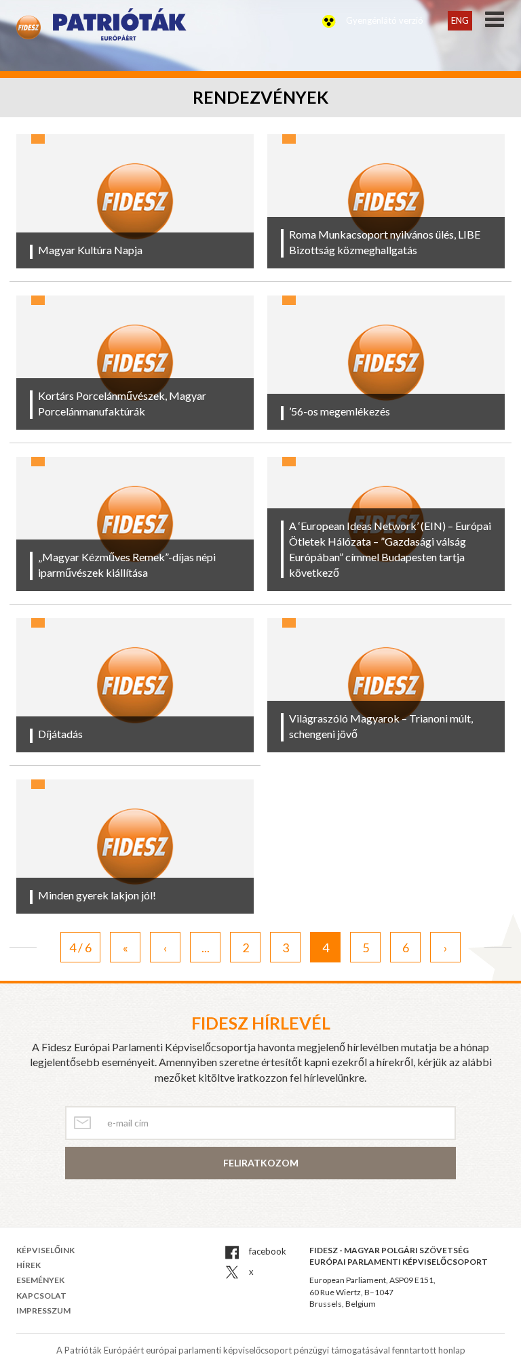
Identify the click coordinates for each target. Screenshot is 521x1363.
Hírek (28, 1265)
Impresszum (43, 1310)
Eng (460, 20)
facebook (266, 1251)
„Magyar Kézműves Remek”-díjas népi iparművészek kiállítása (127, 564)
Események (40, 1280)
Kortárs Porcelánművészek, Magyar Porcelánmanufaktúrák (122, 403)
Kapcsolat (41, 1295)
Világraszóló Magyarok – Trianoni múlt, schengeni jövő (381, 726)
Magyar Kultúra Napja (90, 249)
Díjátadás (60, 733)
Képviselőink (45, 1250)
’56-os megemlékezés (339, 411)
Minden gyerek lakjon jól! (97, 895)
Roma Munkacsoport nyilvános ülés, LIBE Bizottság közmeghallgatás (384, 242)
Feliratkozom (260, 1162)
